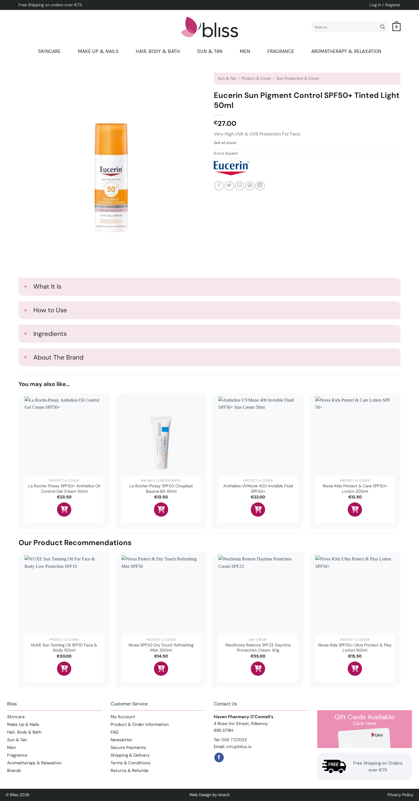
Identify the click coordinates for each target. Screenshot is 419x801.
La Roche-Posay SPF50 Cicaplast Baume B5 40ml (161, 488)
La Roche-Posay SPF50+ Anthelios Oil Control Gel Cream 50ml (64, 488)
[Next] (400, 622)
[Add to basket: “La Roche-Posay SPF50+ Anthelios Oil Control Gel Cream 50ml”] (64, 509)
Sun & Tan (210, 51)
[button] (396, 27)
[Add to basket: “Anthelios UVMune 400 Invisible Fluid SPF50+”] (258, 509)
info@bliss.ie (239, 746)
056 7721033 (234, 740)
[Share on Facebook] (219, 185)
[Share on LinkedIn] (260, 185)
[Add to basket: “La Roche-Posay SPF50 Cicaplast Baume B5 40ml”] (161, 509)
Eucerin (231, 153)
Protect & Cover (256, 78)
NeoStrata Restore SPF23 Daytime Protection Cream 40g (258, 647)
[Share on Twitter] (229, 185)
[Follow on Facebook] (219, 757)
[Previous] (19, 622)
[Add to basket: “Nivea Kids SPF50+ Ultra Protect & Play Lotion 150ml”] (355, 669)
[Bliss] (209, 27)
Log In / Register (385, 4)
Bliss (14, 794)
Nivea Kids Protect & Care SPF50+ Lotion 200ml (355, 488)
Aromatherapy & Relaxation (346, 51)
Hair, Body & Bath (158, 51)
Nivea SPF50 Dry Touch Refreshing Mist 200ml (161, 647)
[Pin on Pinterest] (250, 185)
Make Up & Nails (98, 51)
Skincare (49, 51)
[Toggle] (26, 287)
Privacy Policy (400, 794)
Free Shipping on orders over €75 (50, 4)
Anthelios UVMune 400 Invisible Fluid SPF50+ (258, 488)
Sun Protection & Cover (297, 78)
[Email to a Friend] (239, 185)
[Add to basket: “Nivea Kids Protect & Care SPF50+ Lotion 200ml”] (355, 509)
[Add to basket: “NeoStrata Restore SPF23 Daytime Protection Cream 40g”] (258, 669)
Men (245, 51)
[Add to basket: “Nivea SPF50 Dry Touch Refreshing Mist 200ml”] (161, 669)
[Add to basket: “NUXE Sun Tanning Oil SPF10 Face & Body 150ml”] (64, 669)
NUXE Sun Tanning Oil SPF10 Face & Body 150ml (64, 647)
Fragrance (280, 51)
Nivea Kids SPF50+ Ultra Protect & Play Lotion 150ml (355, 647)
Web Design (200, 794)
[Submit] (382, 27)
